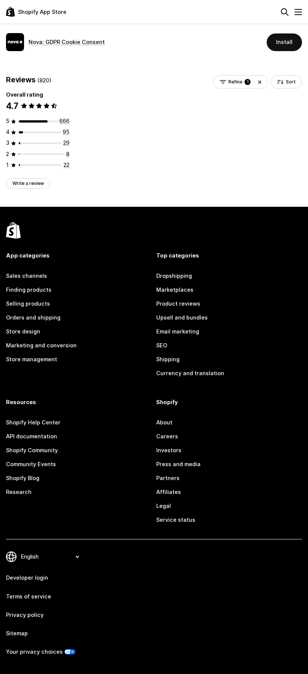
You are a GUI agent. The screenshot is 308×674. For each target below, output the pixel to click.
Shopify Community (32, 450)
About (164, 422)
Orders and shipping (33, 317)
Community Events (31, 464)
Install (284, 42)
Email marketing (177, 331)
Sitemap (17, 633)
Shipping (168, 359)
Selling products (28, 303)
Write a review (28, 183)
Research (19, 492)
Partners (168, 478)
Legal (163, 506)
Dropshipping (174, 276)
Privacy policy (25, 615)
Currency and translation (190, 373)
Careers (167, 436)
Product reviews (178, 303)
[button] (260, 82)
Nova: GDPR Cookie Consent (67, 42)
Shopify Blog (22, 478)
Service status (175, 519)
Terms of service (28, 596)
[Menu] (298, 12)
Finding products (28, 289)
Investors (168, 450)
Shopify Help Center (33, 422)
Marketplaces (174, 289)
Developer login (27, 577)
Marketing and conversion (41, 345)
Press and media (178, 464)
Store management (31, 359)
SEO (161, 345)
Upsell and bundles (182, 317)
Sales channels (26, 276)
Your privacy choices (34, 651)
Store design (23, 331)
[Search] (284, 12)
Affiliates (168, 492)
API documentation (31, 436)
